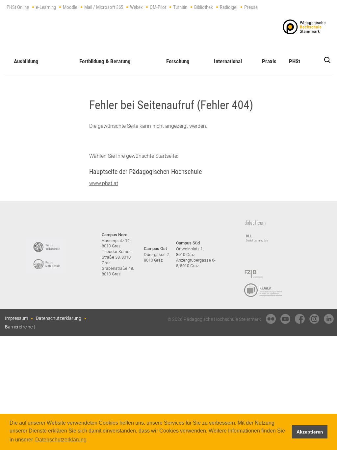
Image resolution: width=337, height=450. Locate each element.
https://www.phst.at (304, 26)
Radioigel (228, 7)
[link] (271, 319)
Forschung (178, 61)
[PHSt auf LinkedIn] (329, 319)
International (228, 61)
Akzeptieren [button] (310, 432)
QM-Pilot (158, 7)
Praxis (269, 61)
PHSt (294, 61)
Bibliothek (203, 7)
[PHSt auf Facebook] (300, 319)
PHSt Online (18, 7)
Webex (136, 7)
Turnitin (180, 7)
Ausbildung (26, 61)
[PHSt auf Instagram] (314, 319)
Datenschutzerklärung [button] (61, 439)
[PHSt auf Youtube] (285, 319)
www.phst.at (103, 183)
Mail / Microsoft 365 (103, 7)
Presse (251, 7)
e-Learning (46, 7)
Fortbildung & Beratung (105, 61)
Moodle (70, 7)
